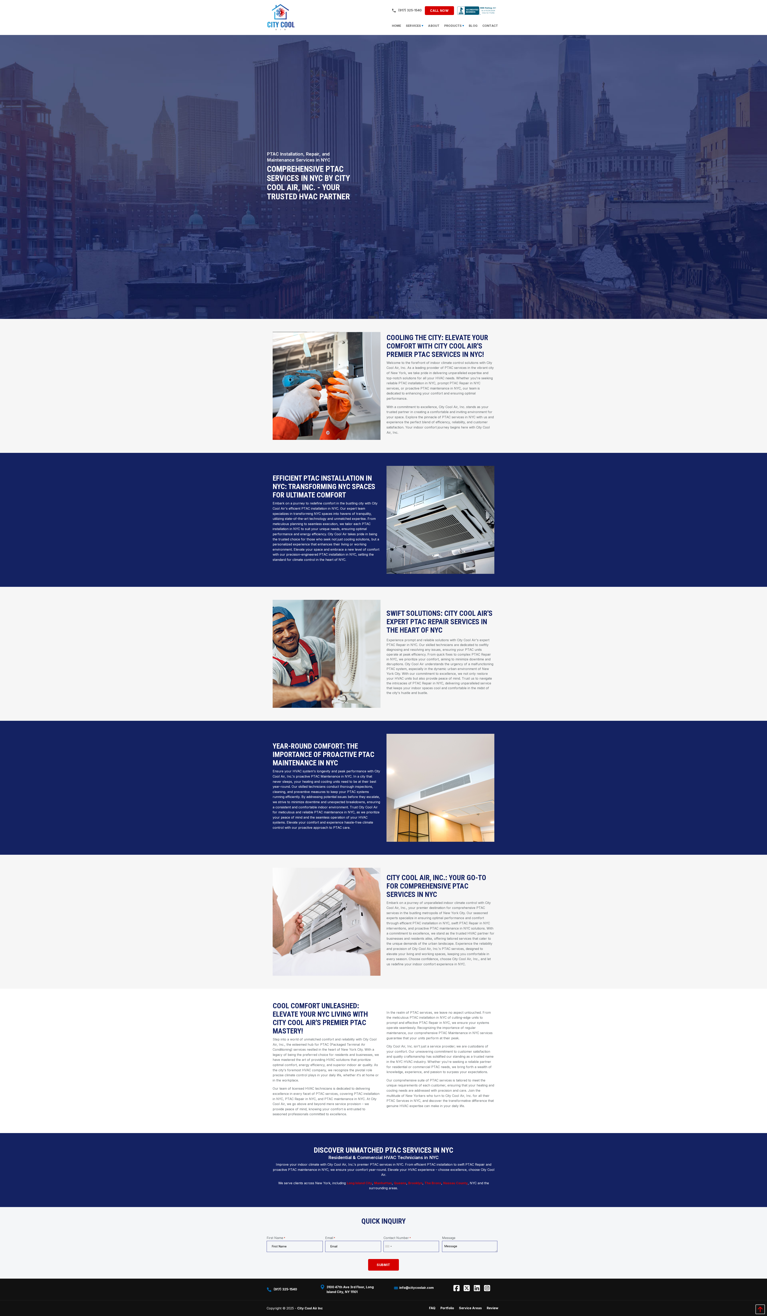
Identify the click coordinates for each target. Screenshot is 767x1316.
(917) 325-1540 (410, 10)
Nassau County (455, 1183)
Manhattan (383, 1183)
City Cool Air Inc (310, 1308)
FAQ (432, 1308)
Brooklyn (415, 1183)
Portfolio (447, 1308)
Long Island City (359, 1183)
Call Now (439, 11)
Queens (400, 1183)
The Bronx (432, 1183)
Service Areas (470, 1308)
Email (330, 1238)
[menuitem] (396, 26)
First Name (276, 1238)
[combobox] (388, 1246)
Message (448, 1238)
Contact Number (397, 1238)
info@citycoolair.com (416, 1288)
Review (492, 1308)
